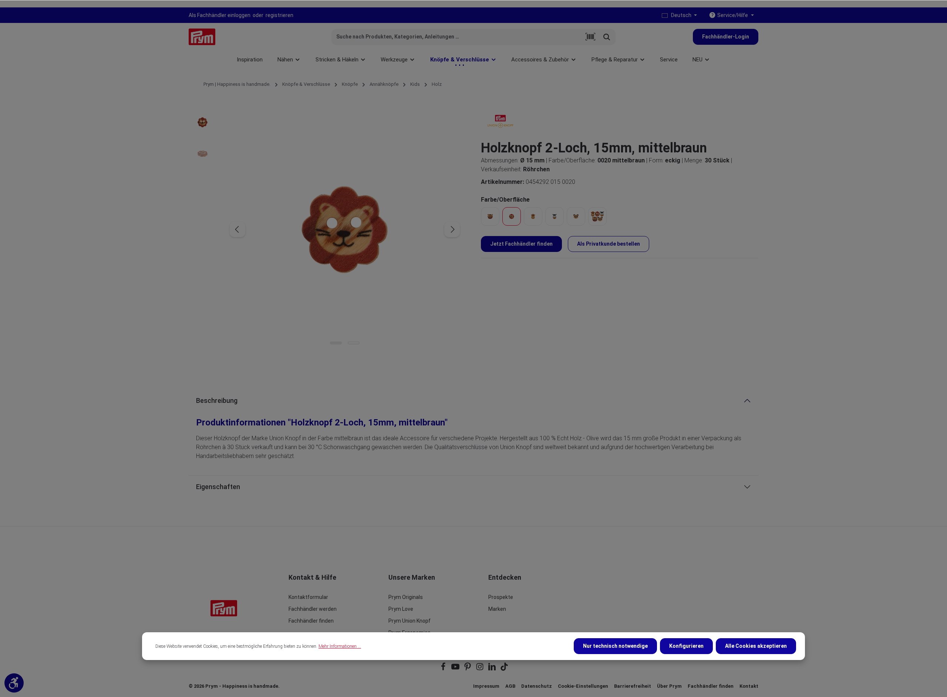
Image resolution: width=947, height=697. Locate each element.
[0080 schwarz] (576, 216)
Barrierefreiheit (632, 686)
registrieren (279, 15)
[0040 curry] (533, 216)
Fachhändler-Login (725, 37)
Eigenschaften (218, 487)
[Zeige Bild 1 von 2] (336, 342)
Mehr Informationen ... (340, 646)
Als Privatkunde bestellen (608, 244)
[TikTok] (504, 669)
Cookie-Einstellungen (583, 686)
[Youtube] (456, 669)
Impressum (486, 686)
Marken (497, 609)
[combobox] (457, 37)
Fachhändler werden (313, 609)
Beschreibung (216, 400)
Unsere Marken (411, 577)
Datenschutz (536, 686)
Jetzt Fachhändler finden (521, 244)
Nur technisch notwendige (615, 646)
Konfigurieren (686, 646)
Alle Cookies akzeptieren (756, 646)
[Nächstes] (452, 229)
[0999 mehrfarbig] (597, 216)
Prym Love (400, 609)
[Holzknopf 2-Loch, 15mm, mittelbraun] (344, 229)
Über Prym (669, 686)
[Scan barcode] (590, 37)
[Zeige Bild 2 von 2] (354, 342)
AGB (510, 686)
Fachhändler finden (311, 621)
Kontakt (748, 686)
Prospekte (500, 597)
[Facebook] (443, 669)
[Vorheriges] (237, 229)
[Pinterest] (468, 669)
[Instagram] (480, 669)
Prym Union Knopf (409, 621)
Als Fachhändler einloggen (219, 15)
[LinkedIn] (492, 669)
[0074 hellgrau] (554, 216)
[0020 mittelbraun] (511, 216)
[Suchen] (607, 37)
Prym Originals (405, 597)
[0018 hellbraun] (490, 216)
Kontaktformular (308, 597)
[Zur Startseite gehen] (202, 36)
